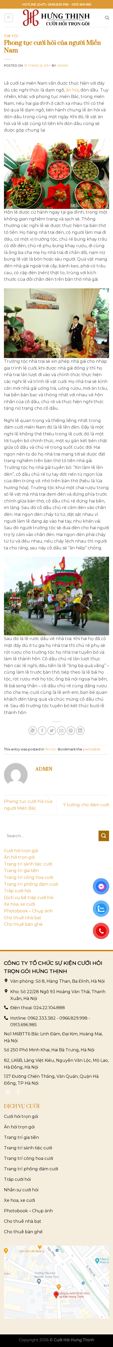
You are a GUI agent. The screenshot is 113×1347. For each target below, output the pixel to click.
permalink (91, 749)
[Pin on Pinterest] (70, 730)
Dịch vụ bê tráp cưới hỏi (28, 897)
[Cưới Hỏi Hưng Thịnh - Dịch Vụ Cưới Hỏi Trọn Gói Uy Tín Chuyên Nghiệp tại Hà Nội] (56, 18)
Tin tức (11, 36)
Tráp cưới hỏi (17, 890)
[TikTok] (8, 1092)
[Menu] (8, 18)
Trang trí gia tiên (21, 870)
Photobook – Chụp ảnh (28, 910)
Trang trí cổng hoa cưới (28, 877)
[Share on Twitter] (51, 730)
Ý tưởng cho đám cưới (86, 804)
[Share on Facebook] (42, 730)
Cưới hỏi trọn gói (21, 850)
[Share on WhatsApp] (32, 730)
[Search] (107, 18)
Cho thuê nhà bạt (22, 917)
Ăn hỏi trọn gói (19, 857)
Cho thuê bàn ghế (23, 924)
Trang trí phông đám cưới (31, 884)
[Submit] (104, 836)
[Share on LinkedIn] (80, 730)
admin (62, 65)
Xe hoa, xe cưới (19, 904)
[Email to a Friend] (61, 730)
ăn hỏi (72, 90)
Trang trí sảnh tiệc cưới (28, 864)
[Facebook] (18, 1092)
